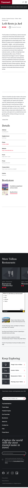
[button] (26, 2)
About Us (4, 421)
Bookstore (5, 418)
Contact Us (5, 425)
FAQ (3, 428)
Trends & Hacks (6, 410)
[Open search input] (23, 2)
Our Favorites (6, 414)
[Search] (24, 398)
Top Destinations (6, 403)
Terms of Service (5, 480)
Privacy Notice (5, 478)
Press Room (5, 432)
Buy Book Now (13, 192)
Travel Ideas (5, 407)
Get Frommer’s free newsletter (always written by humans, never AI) (14, 6)
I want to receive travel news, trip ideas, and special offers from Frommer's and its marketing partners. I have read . (14, 460)
